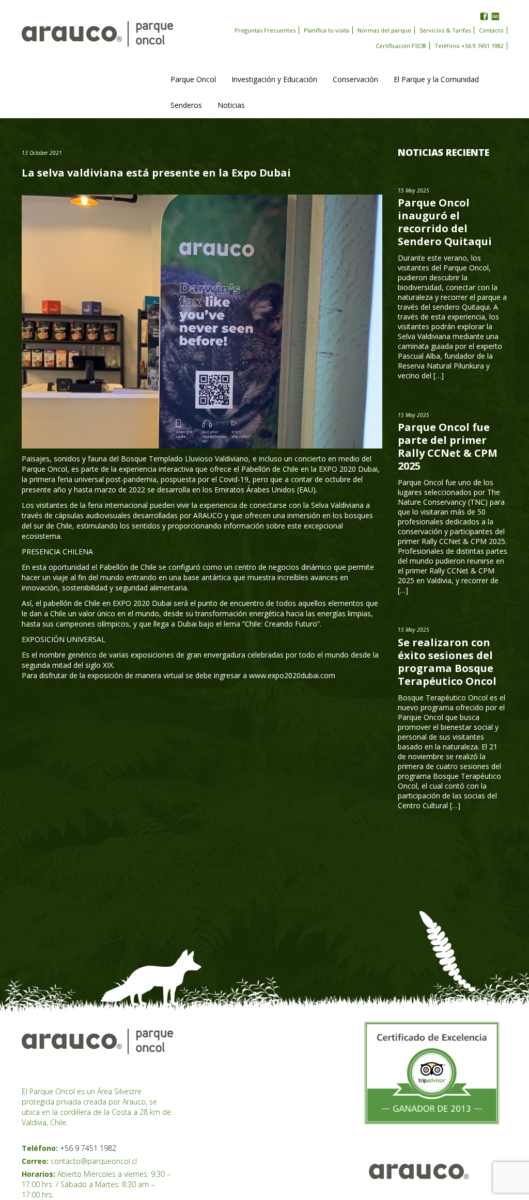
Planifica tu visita (326, 30)
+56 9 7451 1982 (88, 1148)
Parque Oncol (193, 79)
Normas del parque (384, 30)
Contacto (491, 30)
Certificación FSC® (401, 46)
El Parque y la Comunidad (436, 79)
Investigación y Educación (274, 79)
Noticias (231, 105)
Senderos (186, 105)
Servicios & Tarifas (445, 30)
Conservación (355, 79)
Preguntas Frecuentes (265, 30)
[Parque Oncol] (97, 33)
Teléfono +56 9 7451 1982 (469, 46)
